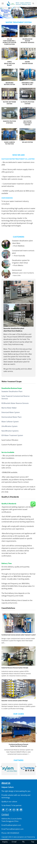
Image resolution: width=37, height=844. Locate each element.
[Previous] (1, 770)
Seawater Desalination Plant (11, 391)
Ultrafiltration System (9, 426)
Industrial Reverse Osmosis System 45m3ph (14, 668)
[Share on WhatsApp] (3, 809)
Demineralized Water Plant (11, 417)
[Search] (34, 3)
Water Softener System (10, 422)
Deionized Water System (10, 412)
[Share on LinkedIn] (21, 809)
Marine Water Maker (9, 408)
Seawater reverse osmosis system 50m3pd (14, 700)
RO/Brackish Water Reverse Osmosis (15, 403)
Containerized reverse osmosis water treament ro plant (18, 635)
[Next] (36, 770)
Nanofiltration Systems (10, 431)
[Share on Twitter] (10, 809)
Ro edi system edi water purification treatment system (18, 745)
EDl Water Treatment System (12, 435)
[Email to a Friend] (14, 809)
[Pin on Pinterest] (17, 809)
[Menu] (3, 3)
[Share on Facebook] (6, 809)
